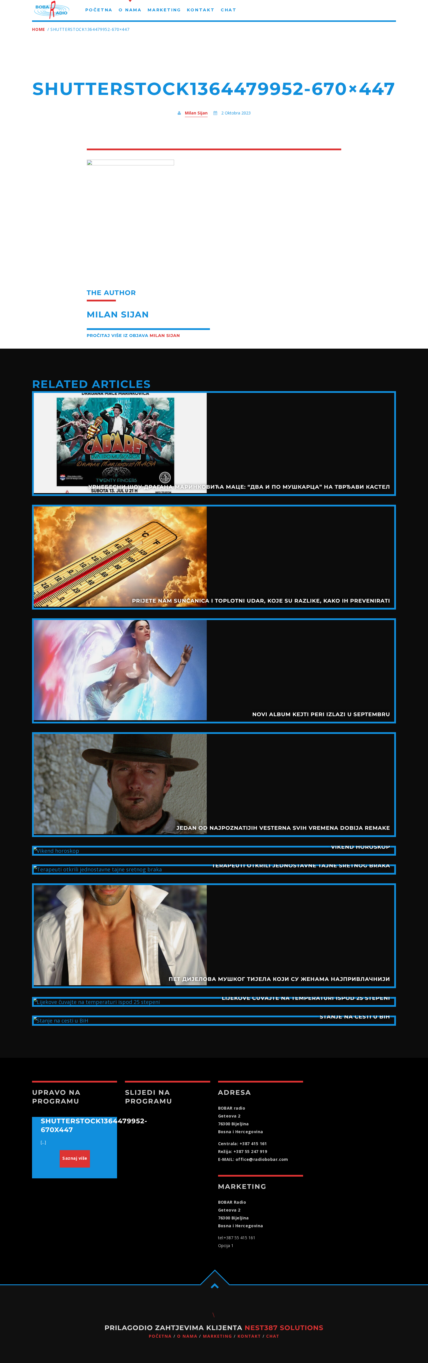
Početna (160, 1336)
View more (214, 443)
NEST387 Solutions (284, 1328)
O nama (187, 1336)
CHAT (272, 1336)
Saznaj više (74, 1158)
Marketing (217, 1336)
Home (38, 29)
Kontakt (249, 1336)
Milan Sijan (196, 113)
